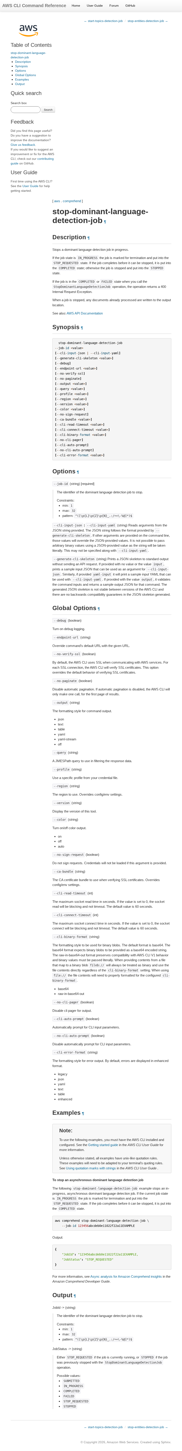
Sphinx (165, 1442)
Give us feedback (23, 144)
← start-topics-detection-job (103, 21)
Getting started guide (103, 1145)
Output (20, 84)
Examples (22, 79)
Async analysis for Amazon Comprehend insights (126, 1276)
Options (20, 70)
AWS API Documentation (85, 313)
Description (23, 61)
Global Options (25, 75)
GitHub (130, 5)
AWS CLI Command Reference (34, 5)
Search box (19, 103)
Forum (114, 5)
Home (76, 5)
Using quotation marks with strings (91, 1168)
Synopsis (21, 66)
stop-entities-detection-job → (148, 21)
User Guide (95, 5)
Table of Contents (31, 45)
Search (48, 109)
